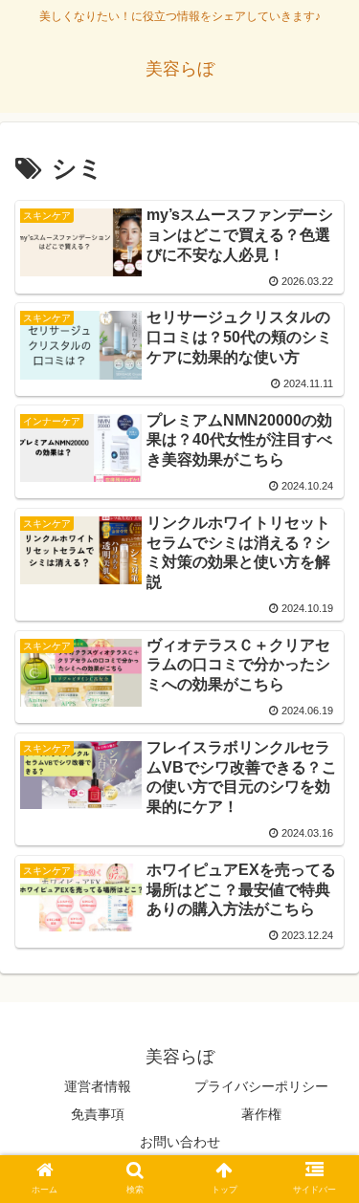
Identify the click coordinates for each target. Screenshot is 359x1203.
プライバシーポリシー (261, 1086)
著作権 (261, 1114)
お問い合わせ (180, 1141)
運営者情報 (97, 1086)
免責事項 (97, 1114)
